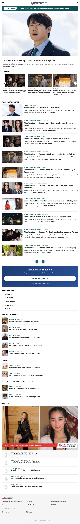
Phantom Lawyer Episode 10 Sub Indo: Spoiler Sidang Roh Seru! (40, 92)
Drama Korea (9, 298)
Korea (36, 120)
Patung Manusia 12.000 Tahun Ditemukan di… (18, 382)
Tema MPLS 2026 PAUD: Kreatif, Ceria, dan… (24, 367)
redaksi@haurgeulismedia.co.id (40, 283)
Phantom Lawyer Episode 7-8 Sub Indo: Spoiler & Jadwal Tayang (51, 232)
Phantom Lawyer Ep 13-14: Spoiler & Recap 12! (29, 60)
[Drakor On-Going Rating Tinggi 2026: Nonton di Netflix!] (15, 80)
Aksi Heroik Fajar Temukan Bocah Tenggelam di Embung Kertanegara (33, 8)
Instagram (31, 512)
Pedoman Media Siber (58, 501)
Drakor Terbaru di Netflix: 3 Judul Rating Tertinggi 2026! (47, 216)
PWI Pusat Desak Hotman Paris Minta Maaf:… (25, 321)
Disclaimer (30, 504)
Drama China (9, 305)
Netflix (7, 309)
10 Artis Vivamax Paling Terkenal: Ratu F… (25, 462)
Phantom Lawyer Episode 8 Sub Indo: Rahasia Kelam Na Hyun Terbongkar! (64, 92)
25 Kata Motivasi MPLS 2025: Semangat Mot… (25, 397)
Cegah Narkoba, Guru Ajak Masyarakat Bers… (25, 354)
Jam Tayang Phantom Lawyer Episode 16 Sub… (27, 478)
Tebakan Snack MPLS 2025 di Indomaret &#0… (25, 389)
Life (39, 120)
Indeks (4, 504)
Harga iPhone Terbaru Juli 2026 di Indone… (26, 470)
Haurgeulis (12, 319)
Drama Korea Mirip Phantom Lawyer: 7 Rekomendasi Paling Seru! (51, 201)
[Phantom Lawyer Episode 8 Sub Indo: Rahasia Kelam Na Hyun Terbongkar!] (65, 80)
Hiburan (26, 105)
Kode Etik (30, 501)
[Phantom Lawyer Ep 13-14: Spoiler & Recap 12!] (40, 34)
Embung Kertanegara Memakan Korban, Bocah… (26, 345)
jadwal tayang (10, 301)
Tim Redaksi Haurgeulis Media (12, 501)
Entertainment (29, 120)
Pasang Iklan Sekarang (40, 278)
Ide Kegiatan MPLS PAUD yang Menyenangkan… (26, 375)
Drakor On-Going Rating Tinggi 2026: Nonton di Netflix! (14, 92)
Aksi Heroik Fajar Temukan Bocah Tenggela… (25, 337)
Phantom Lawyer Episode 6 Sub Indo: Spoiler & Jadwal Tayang (50, 247)
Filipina (23, 452)
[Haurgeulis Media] (40, 3)
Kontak (54, 504)
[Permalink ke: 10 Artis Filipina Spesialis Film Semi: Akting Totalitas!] (40, 428)
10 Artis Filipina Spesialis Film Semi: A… (24, 454)
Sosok (12, 484)
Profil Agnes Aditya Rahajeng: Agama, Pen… (26, 486)
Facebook (7, 512)
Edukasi (11, 365)
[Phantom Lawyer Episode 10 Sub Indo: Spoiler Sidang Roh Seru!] (40, 80)
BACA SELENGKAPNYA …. (49, 112)
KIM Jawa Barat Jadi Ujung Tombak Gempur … (25, 329)
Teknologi (14, 468)
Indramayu (8, 294)
